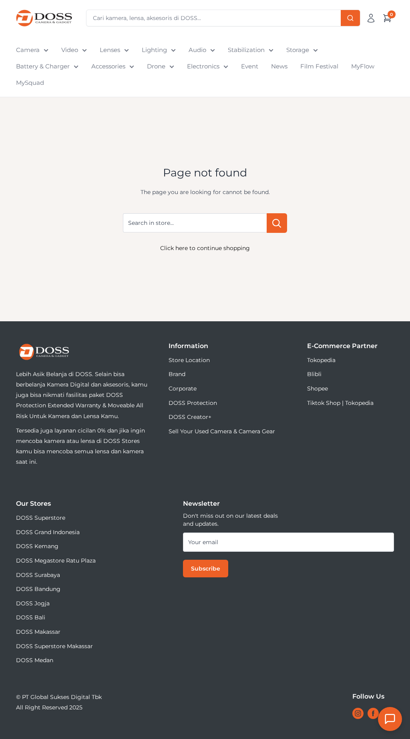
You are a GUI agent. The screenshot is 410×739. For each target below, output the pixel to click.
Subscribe (205, 568)
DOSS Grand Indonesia (48, 532)
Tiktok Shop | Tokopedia (340, 403)
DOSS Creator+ (190, 417)
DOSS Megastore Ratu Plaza (56, 560)
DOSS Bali (30, 617)
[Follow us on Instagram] (358, 713)
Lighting (154, 50)
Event (249, 66)
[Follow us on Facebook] (373, 713)
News (279, 66)
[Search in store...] (277, 223)
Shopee (317, 388)
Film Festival (319, 66)
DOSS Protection (193, 403)
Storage (297, 50)
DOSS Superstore (40, 517)
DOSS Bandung (38, 589)
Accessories (108, 66)
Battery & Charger (43, 66)
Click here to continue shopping (205, 248)
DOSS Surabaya (38, 575)
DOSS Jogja (33, 603)
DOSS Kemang (37, 546)
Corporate (183, 388)
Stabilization (246, 50)
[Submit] (350, 18)
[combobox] (223, 18)
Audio (197, 50)
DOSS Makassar (38, 631)
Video (69, 50)
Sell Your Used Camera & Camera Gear (222, 431)
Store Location (189, 360)
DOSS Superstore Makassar (54, 646)
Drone (156, 66)
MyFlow (362, 66)
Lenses (110, 50)
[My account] (371, 18)
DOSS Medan (34, 660)
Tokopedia (321, 360)
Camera (28, 50)
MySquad (30, 82)
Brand (177, 374)
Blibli (314, 374)
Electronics (203, 66)
